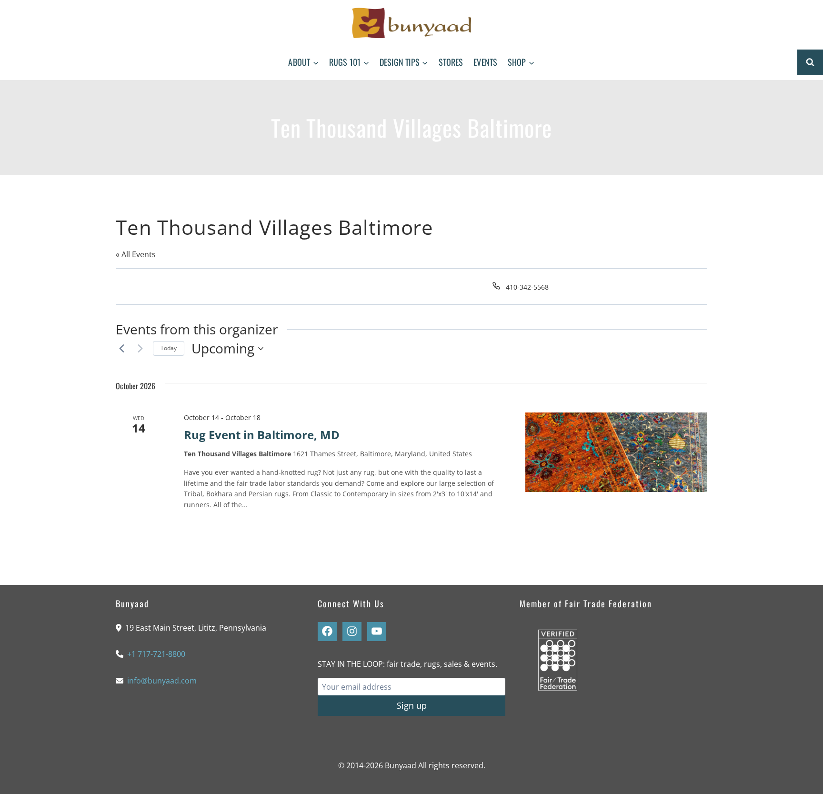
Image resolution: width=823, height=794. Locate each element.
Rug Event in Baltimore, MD (262, 434)
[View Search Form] (810, 62)
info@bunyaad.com (162, 680)
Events (485, 62)
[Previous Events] (121, 348)
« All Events (136, 254)
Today (169, 348)
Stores (451, 62)
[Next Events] (140, 348)
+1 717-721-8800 (156, 654)
